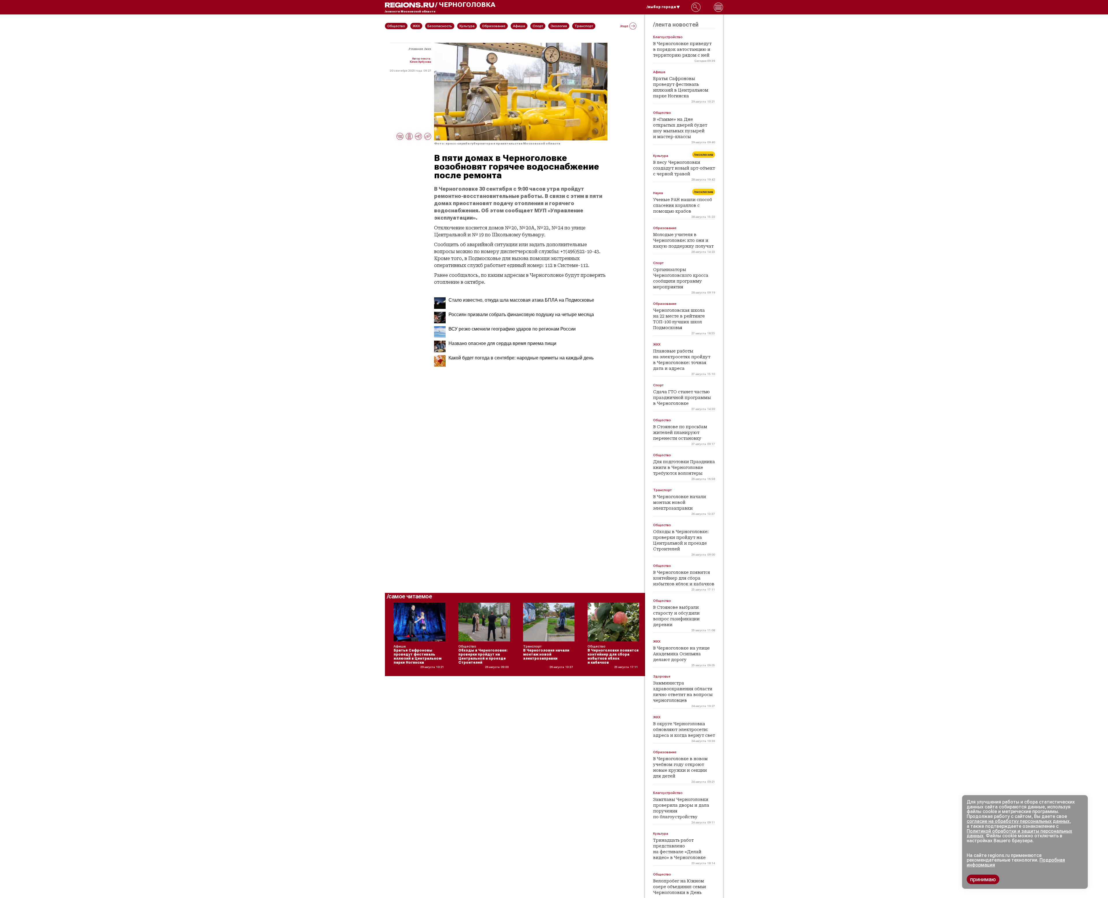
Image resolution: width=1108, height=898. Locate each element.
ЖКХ (428, 49)
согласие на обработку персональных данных (1018, 821)
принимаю (983, 879)
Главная (416, 49)
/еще (624, 26)
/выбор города (661, 7)
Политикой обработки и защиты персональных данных (1019, 833)
